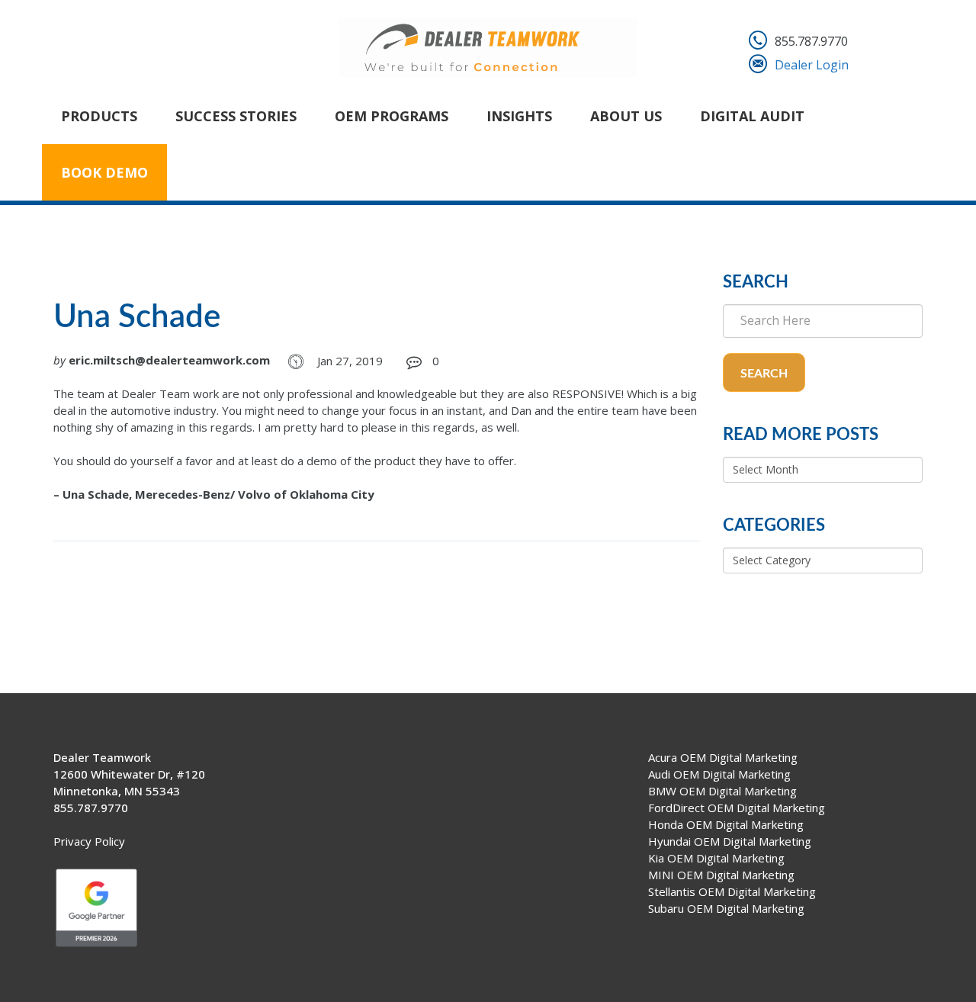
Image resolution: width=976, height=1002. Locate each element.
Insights (519, 116)
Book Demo (104, 172)
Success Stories (236, 116)
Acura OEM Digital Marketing (723, 757)
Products (99, 116)
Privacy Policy (89, 841)
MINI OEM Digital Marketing (721, 874)
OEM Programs (391, 116)
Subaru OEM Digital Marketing (726, 908)
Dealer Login (812, 64)
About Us (626, 116)
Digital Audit (752, 116)
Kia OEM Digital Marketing (716, 858)
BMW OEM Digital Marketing (722, 790)
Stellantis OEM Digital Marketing (732, 891)
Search (764, 374)
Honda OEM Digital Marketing (726, 824)
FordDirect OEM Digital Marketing (736, 807)
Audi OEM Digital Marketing (719, 774)
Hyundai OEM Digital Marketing (729, 841)
